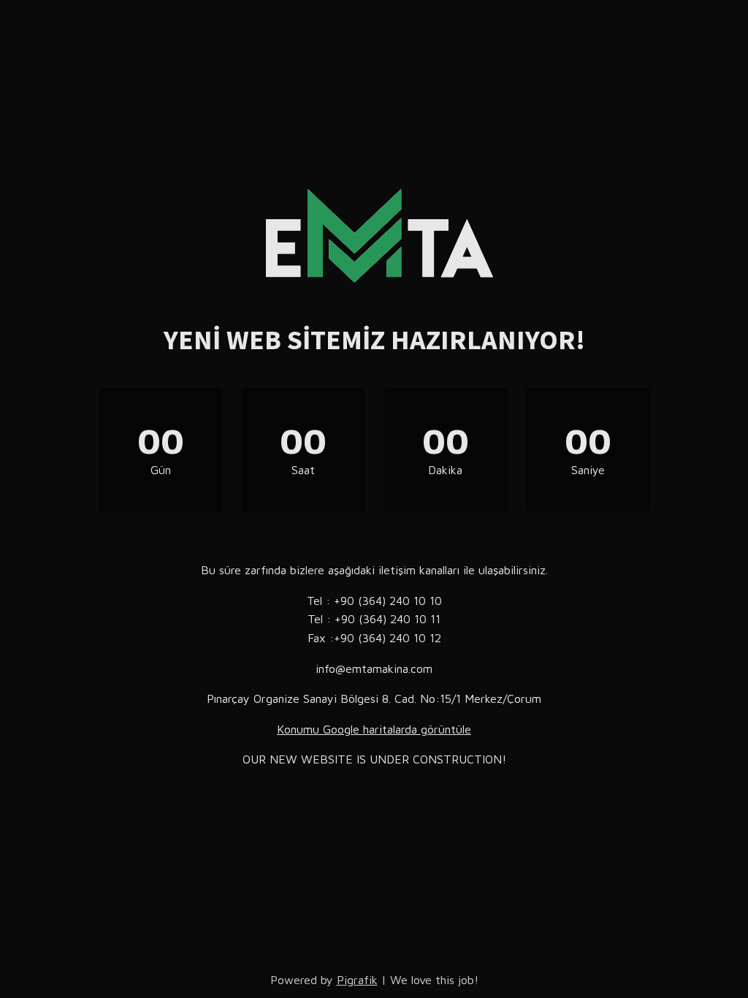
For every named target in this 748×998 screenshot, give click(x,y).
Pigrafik (357, 979)
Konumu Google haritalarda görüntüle (374, 729)
